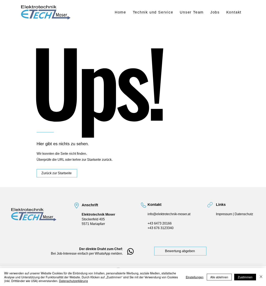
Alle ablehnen (219, 277)
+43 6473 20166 (160, 223)
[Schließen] (261, 277)
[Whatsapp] (130, 251)
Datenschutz (244, 214)
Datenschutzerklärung (73, 281)
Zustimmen (245, 277)
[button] (153, 12)
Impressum (224, 214)
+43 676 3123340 (161, 228)
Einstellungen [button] (194, 277)
